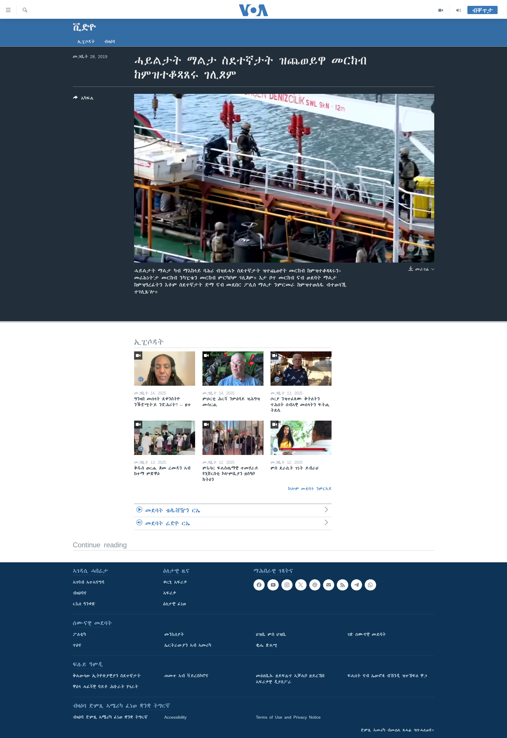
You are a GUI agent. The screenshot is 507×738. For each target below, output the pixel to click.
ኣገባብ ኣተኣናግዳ (89, 582)
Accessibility (175, 717)
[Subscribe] (328, 584)
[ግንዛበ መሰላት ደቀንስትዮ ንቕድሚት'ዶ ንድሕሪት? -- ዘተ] (164, 368)
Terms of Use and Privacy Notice (288, 717)
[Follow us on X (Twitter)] (300, 584)
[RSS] (342, 584)
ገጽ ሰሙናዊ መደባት (366, 634)
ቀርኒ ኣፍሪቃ (175, 582)
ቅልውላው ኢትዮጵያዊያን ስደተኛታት (107, 675)
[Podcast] (314, 584)
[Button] (83, 99)
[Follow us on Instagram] (287, 584)
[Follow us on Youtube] (272, 584)
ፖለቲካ (79, 634)
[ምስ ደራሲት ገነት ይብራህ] (301, 438)
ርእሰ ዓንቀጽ (84, 604)
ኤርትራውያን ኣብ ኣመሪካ (187, 645)
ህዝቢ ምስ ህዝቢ (271, 634)
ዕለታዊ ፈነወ (174, 604)
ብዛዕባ (109, 41)
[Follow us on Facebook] (259, 584)
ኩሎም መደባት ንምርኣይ (310, 488)
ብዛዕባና (80, 593)
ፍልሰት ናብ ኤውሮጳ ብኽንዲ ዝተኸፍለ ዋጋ (387, 675)
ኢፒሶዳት (86, 41)
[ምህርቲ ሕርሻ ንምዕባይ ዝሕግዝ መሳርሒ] (232, 368)
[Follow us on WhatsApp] (370, 584)
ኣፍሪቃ (169, 593)
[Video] (441, 10)
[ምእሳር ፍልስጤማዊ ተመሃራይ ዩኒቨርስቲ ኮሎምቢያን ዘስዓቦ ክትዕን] (232, 438)
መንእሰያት (174, 634)
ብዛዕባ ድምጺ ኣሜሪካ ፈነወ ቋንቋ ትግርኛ (110, 717)
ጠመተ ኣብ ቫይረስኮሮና (186, 675)
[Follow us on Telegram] (356, 584)
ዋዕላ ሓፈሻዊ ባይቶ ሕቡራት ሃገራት (105, 686)
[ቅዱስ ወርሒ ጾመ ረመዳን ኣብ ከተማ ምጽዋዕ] (164, 438)
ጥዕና (77, 645)
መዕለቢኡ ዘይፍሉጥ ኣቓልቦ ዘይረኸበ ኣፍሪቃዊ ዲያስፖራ (290, 679)
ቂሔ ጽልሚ (266, 645)
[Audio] (458, 10)
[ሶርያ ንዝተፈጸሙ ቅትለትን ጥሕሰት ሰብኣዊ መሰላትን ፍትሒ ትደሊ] (301, 368)
